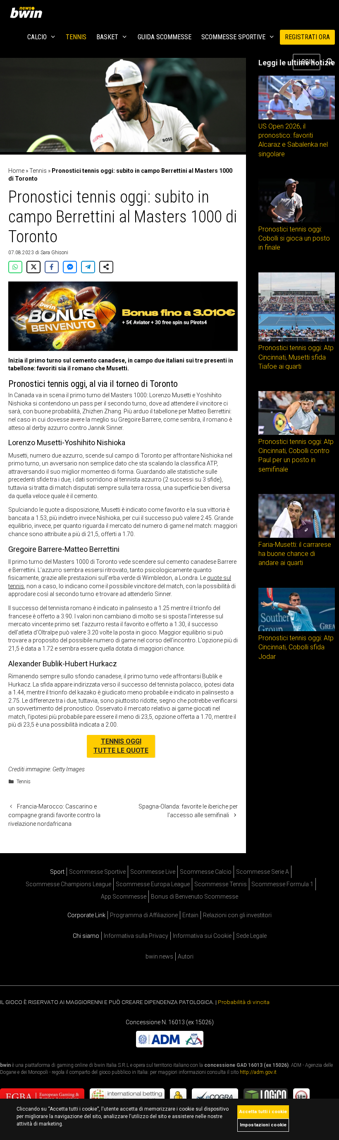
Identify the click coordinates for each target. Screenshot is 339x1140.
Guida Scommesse (164, 37)
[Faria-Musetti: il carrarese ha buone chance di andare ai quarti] (296, 535)
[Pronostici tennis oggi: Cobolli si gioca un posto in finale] (296, 220)
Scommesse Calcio (206, 871)
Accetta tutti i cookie (263, 1111)
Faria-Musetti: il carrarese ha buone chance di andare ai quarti (294, 554)
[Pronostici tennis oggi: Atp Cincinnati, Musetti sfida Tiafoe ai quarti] (296, 339)
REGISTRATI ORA (307, 37)
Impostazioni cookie (263, 1125)
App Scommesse (123, 896)
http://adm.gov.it (258, 1072)
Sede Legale (251, 936)
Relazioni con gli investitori (237, 915)
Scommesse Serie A (262, 871)
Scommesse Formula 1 (282, 884)
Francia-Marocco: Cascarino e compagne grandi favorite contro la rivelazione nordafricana (54, 815)
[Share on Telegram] (88, 267)
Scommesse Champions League (68, 884)
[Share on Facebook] (52, 267)
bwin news (159, 956)
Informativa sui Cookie (202, 936)
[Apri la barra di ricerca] (329, 62)
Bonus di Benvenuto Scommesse (194, 896)
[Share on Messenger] (70, 267)
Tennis (76, 37)
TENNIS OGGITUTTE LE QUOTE (120, 745)
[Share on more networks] (106, 267)
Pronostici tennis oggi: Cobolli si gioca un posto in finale (294, 238)
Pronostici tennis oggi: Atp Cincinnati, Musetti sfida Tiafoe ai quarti (296, 357)
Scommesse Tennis (220, 884)
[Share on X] (33, 267)
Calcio (37, 37)
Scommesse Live (152, 871)
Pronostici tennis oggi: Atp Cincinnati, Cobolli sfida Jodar (296, 647)
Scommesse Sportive (233, 37)
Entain (190, 915)
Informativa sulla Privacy (136, 936)
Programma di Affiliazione (144, 915)
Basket (107, 37)
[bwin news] (28, 12)
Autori (185, 956)
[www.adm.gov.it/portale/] (169, 1045)
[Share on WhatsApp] (15, 267)
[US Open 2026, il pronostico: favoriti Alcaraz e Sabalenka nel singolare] (296, 117)
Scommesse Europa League (153, 884)
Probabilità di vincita (244, 1002)
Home (16, 170)
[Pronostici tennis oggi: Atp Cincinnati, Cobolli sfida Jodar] (296, 629)
